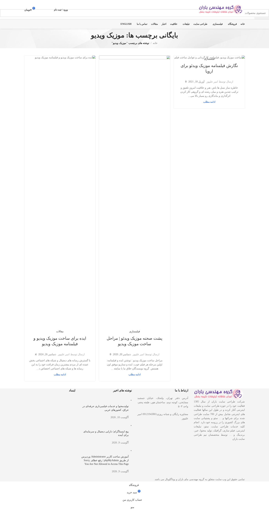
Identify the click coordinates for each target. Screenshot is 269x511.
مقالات (60, 331)
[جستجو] (48, 9)
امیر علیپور (212, 81)
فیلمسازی (209, 58)
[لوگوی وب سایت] (222, 9)
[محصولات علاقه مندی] (42, 9)
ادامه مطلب (209, 102)
